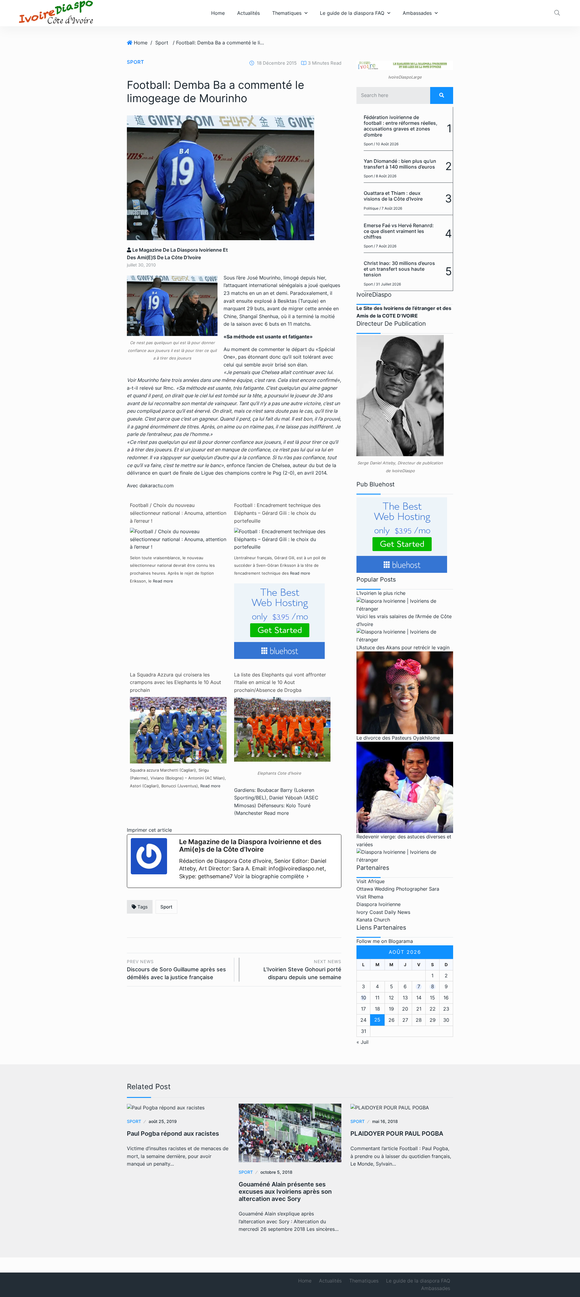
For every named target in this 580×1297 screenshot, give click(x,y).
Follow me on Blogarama (384, 941)
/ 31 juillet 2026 (387, 284)
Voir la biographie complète (269, 876)
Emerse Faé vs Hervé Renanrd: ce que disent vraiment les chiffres (399, 231)
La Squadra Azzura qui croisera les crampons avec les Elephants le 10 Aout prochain (175, 682)
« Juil (362, 1042)
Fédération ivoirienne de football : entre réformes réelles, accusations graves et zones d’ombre (400, 126)
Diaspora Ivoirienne (378, 904)
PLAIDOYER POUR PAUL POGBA (396, 1133)
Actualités (248, 13)
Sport (161, 43)
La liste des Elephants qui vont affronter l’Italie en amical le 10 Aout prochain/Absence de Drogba (280, 682)
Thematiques (286, 13)
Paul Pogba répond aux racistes (173, 1133)
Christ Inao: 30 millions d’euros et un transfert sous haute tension (399, 269)
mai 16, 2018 (385, 1121)
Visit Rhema (369, 897)
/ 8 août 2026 (385, 176)
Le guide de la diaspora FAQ (352, 13)
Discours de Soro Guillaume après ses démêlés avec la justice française (176, 969)
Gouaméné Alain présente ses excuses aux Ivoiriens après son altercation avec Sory (285, 1191)
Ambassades (417, 13)
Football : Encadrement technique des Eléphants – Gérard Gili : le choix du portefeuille (277, 513)
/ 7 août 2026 (390, 208)
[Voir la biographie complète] (307, 876)
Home (218, 13)
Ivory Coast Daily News (383, 912)
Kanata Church (373, 920)
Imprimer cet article (149, 830)
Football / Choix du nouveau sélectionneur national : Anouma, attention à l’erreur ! (178, 513)
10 (363, 998)
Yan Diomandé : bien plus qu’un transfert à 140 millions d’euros (400, 164)
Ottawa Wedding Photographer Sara (397, 889)
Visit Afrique (370, 881)
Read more (163, 581)
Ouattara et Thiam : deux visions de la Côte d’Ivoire (393, 196)
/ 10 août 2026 (386, 144)
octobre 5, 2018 (276, 1172)
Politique (371, 208)
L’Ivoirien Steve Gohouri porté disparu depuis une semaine (302, 969)
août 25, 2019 (163, 1121)
